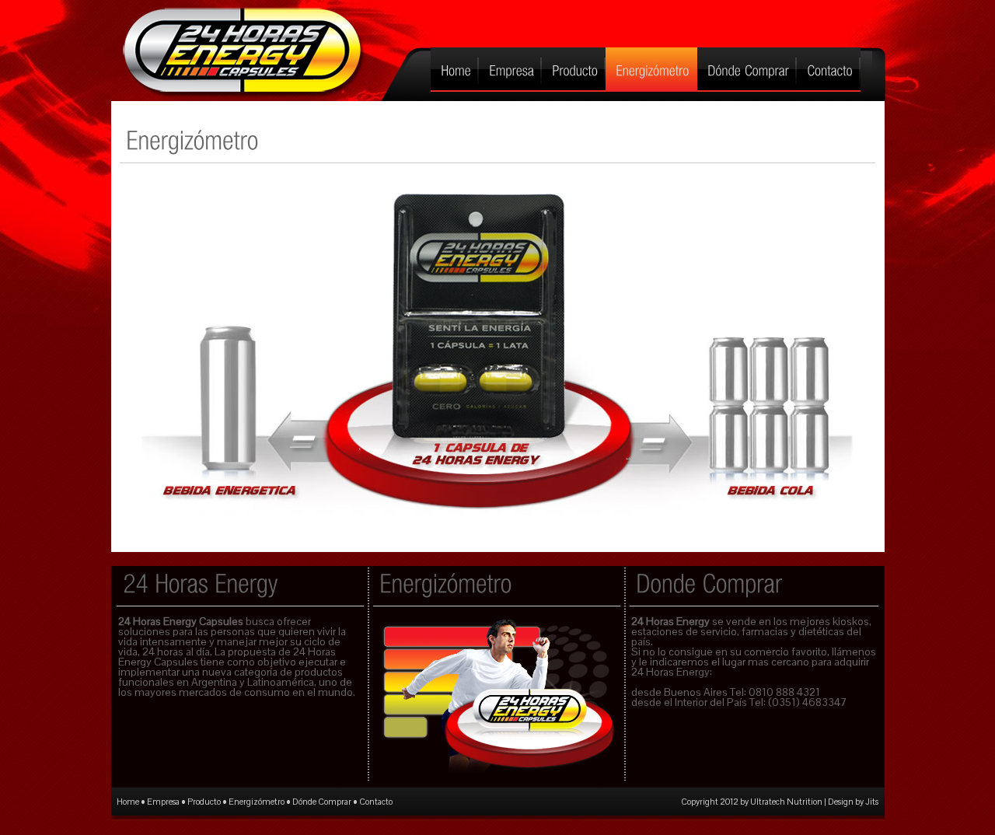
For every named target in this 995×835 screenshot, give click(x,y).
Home (128, 801)
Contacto (376, 801)
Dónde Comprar (321, 801)
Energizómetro (257, 801)
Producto (204, 801)
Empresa (163, 801)
